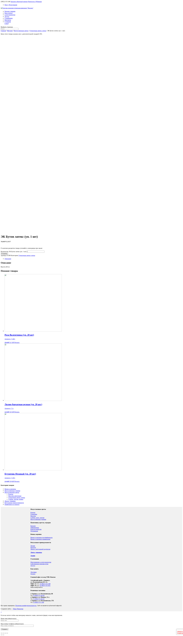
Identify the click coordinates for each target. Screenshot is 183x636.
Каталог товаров (10, 11)
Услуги (7, 16)
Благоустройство (35, 529)
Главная (3, 31)
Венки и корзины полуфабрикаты (41, 537)
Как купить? (9, 13)
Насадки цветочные (14, 496)
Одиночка (33, 514)
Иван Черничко (18, 609)
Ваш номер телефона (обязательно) (12, 624)
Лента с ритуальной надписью (40, 549)
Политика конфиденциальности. (26, 605)
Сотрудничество (10, 15)
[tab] (93, 259)
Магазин (10, 31)
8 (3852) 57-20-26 (38, 595)
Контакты (8, 20)
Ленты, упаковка (10, 501)
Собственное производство (39, 564)
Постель (33, 547)
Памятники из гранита (12, 504)
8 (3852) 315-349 (45, 584)
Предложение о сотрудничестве (40, 562)
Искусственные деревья (12, 491)
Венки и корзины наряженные (40, 539)
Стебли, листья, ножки (15, 499)
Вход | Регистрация (11, 5)
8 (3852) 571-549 (38, 602)
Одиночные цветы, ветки (38, 31)
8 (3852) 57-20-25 (38, 599)
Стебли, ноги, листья (37, 517)
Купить (17, 342)
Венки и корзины (10, 489)
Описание (8, 259)
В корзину (4, 253)
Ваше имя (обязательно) (8, 618)
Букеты (10, 494)
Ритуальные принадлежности (14, 503)
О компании (9, 18)
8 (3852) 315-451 (45, 585)
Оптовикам (34, 531)
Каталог (33, 526)
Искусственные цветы (21, 31)
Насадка (33, 516)
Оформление (34, 527)
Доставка (33, 572)
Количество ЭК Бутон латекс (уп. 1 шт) (13, 251)
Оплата (32, 574)
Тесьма (32, 546)
